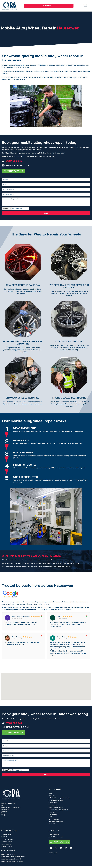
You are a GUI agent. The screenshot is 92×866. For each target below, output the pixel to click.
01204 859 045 (14, 161)
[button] (85, 5)
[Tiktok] (66, 848)
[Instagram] (56, 848)
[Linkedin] (61, 848)
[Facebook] (51, 848)
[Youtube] (70, 848)
